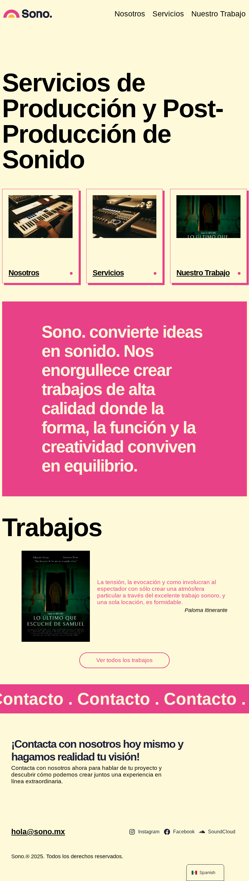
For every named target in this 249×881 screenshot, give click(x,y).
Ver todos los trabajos (124, 660)
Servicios (108, 272)
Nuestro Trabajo (203, 272)
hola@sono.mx (38, 831)
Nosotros (24, 272)
